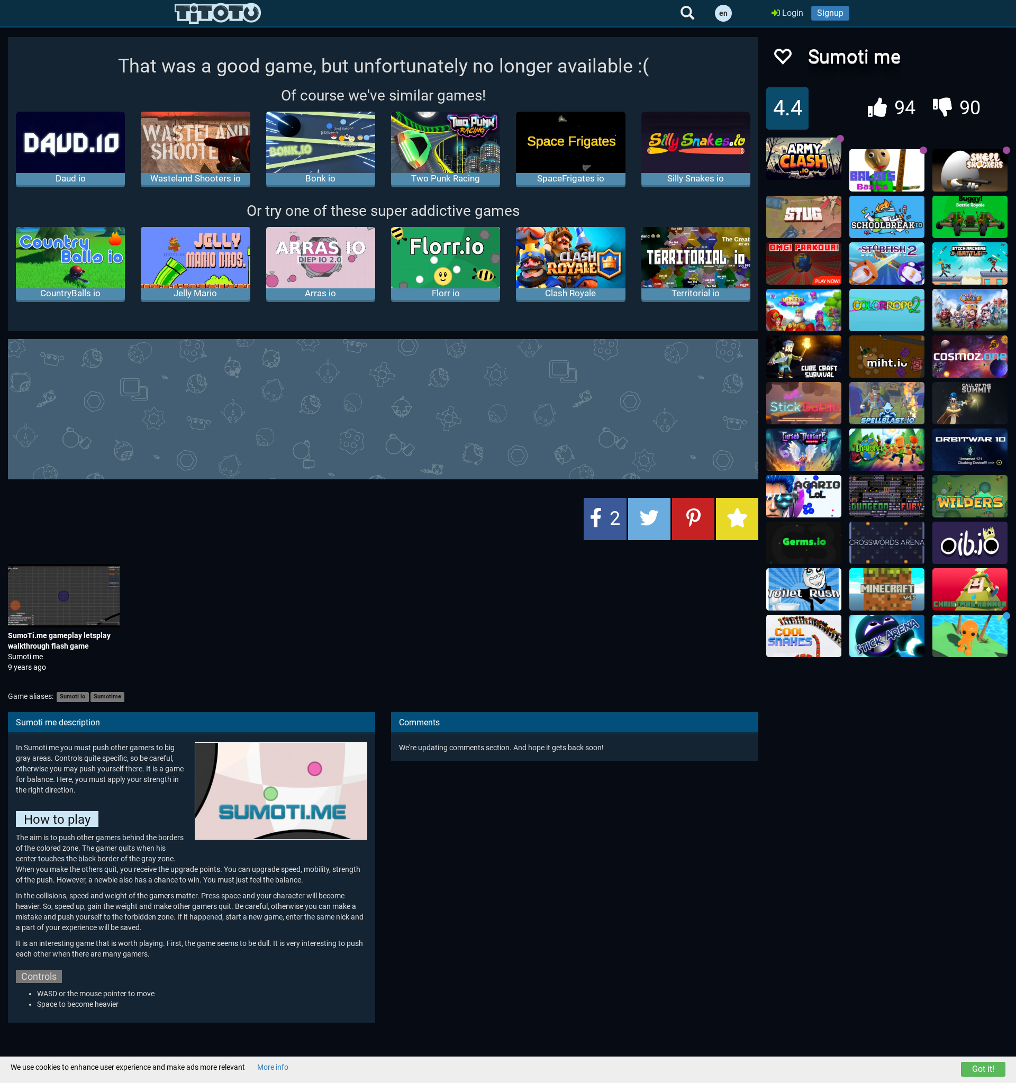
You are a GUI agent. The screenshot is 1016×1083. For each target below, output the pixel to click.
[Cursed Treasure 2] (803, 450)
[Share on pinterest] (693, 519)
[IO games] (218, 13)
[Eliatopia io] (886, 450)
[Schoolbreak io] (886, 217)
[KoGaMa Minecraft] (886, 589)
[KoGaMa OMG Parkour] (803, 263)
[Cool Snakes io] (803, 636)
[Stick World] (886, 636)
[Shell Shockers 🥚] (970, 170)
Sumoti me (25, 656)
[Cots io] (970, 403)
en (723, 13)
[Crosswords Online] (886, 543)
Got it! (983, 1069)
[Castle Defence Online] (970, 310)
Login (791, 13)
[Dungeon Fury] (886, 496)
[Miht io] (886, 356)
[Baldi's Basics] (886, 170)
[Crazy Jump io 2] (970, 636)
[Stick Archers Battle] (970, 263)
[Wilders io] (970, 496)
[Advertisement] (383, 408)
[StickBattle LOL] (803, 403)
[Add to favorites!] (782, 59)
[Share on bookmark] (737, 519)
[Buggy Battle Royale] (970, 217)
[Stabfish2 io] (886, 263)
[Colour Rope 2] (886, 310)
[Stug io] (803, 217)
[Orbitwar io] (970, 450)
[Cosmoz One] (970, 356)
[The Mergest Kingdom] (803, 310)
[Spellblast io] (886, 403)
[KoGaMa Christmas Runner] (970, 589)
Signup (830, 13)
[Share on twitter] (649, 519)
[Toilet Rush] (803, 589)
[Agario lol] (803, 496)
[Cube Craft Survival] (803, 356)
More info (272, 1067)
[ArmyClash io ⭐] (803, 159)
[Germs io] (803, 543)
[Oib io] (970, 543)
